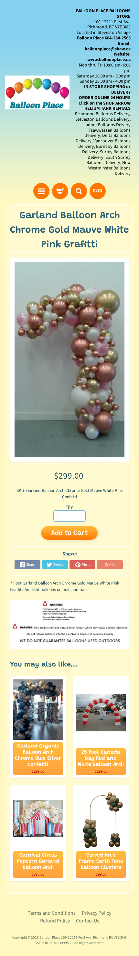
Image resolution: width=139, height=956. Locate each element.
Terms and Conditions (52, 913)
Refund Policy (55, 920)
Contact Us (87, 920)
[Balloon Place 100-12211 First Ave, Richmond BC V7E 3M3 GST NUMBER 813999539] (37, 92)
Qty (69, 506)
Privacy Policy (96, 913)
